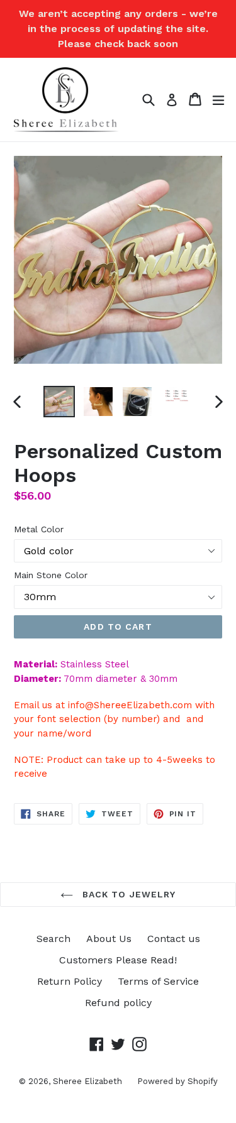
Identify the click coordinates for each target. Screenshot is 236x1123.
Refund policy (118, 1003)
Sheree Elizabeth (89, 1081)
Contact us (173, 939)
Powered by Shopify (177, 1081)
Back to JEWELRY (127, 894)
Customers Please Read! (118, 960)
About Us (109, 939)
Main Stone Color (50, 575)
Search (53, 939)
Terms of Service (158, 981)
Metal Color (39, 529)
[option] (59, 401)
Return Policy (69, 981)
